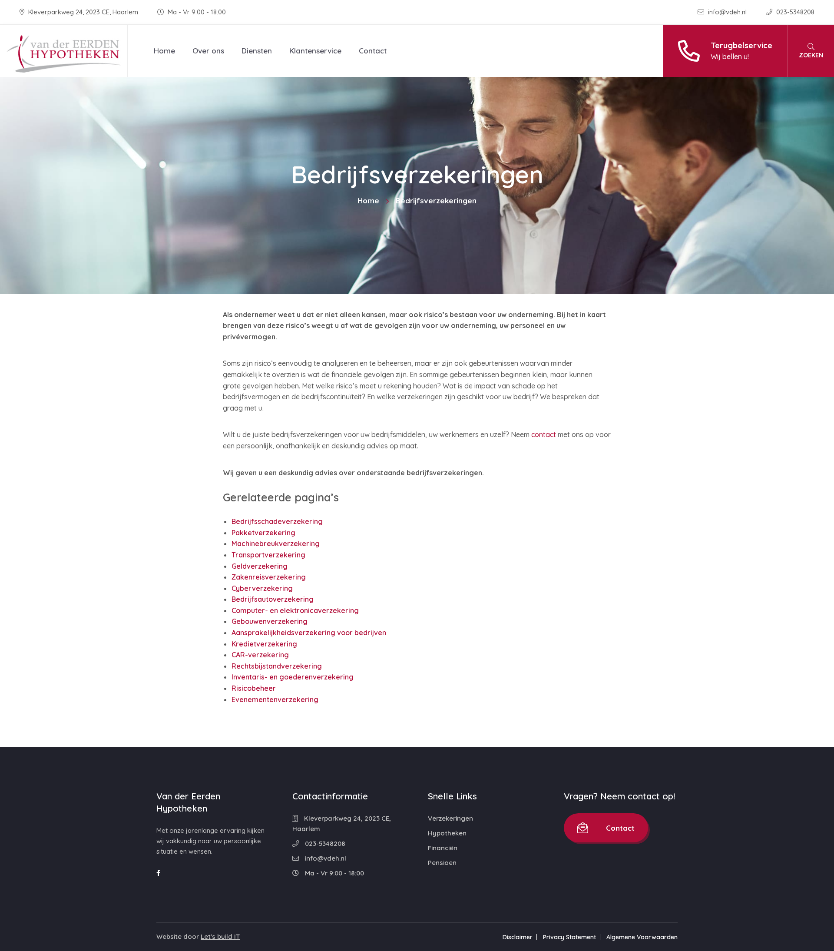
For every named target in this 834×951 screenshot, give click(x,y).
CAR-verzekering (260, 654)
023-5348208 (794, 12)
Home (164, 50)
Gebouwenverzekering (270, 621)
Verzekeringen (450, 818)
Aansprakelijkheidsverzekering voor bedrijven (309, 632)
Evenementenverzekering (275, 699)
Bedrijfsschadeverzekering (277, 521)
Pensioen (442, 862)
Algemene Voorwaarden (642, 937)
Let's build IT (220, 936)
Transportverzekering (268, 554)
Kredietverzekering (264, 644)
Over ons (208, 50)
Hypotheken (447, 833)
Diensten (257, 50)
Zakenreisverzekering (269, 577)
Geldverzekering (260, 566)
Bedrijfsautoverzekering (273, 599)
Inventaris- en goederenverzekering (293, 677)
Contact (373, 50)
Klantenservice (315, 50)
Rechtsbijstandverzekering (277, 666)
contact (543, 434)
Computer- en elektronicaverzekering (295, 610)
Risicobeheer (254, 688)
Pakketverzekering (263, 532)
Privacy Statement (569, 937)
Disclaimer (518, 937)
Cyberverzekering (262, 588)
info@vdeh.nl (727, 12)
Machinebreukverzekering (276, 543)
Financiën (442, 848)
